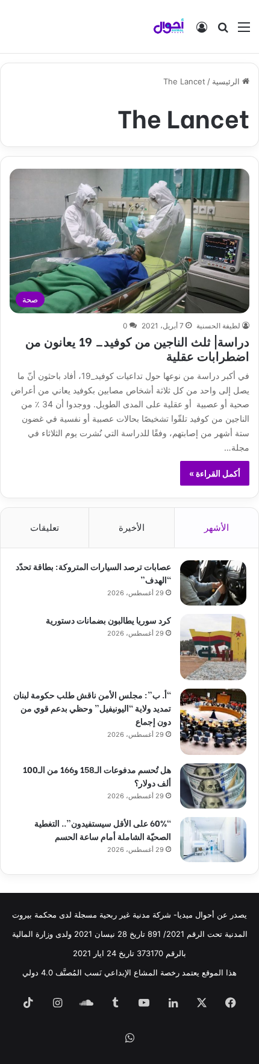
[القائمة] (244, 31)
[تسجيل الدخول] (202, 31)
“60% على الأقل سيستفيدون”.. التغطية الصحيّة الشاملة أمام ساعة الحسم (102, 829)
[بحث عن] (223, 31)
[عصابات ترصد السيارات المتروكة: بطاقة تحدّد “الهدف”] (213, 583)
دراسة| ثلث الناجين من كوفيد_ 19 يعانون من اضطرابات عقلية (137, 348)
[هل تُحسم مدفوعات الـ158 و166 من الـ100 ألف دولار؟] (213, 786)
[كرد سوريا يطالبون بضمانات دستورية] (213, 647)
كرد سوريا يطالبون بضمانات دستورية (108, 619)
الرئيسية (227, 81)
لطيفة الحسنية (218, 325)
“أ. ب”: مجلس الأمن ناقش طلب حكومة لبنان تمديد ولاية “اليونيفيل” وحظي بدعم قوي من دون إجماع (92, 707)
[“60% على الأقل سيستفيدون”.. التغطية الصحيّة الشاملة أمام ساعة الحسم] (213, 839)
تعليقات (44, 527)
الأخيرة (132, 527)
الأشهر (216, 527)
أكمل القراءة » (214, 473)
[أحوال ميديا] (169, 26)
